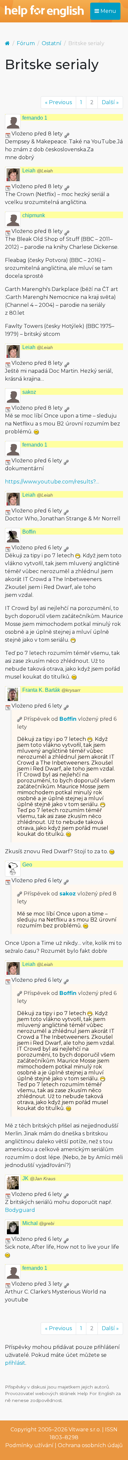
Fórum (26, 43)
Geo (27, 864)
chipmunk (33, 215)
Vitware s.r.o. (85, 1429)
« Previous (58, 102)
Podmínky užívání (29, 1445)
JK (38, 1178)
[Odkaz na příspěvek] (19, 719)
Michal (38, 1223)
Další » (110, 102)
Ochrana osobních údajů (90, 1445)
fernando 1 (34, 118)
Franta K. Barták (51, 690)
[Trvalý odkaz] (66, 134)
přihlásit (15, 1363)
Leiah (37, 170)
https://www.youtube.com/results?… (52, 482)
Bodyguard (20, 1210)
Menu (107, 11)
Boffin (29, 532)
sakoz (29, 392)
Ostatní (51, 43)
